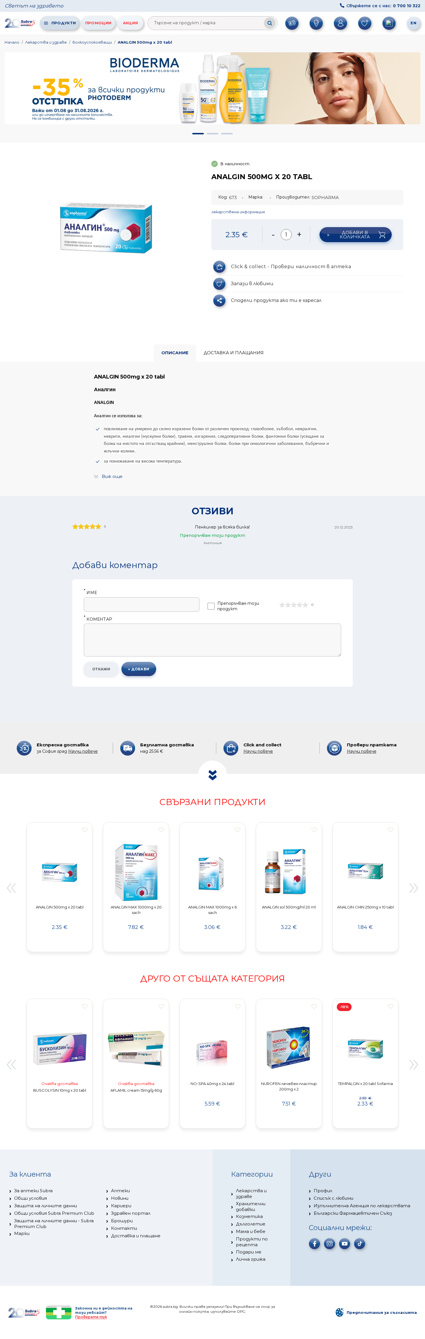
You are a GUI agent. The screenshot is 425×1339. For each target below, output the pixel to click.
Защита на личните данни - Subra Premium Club (54, 1223)
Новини (119, 1198)
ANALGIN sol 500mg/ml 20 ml (289, 907)
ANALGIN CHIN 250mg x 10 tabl (365, 907)
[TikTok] (359, 1243)
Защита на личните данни (45, 1205)
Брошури (122, 1220)
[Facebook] (314, 1243)
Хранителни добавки (250, 1206)
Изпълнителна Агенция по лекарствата (362, 1205)
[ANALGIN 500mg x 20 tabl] (106, 228)
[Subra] (20, 22)
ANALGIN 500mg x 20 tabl (145, 42)
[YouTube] (344, 1243)
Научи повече (83, 751)
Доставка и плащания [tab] (234, 352)
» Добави (138, 669)
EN (413, 23)
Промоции (98, 23)
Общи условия (30, 1198)
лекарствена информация (238, 211)
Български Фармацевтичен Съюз (353, 1213)
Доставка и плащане (135, 1235)
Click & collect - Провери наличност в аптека (291, 266)
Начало (12, 42)
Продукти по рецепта (252, 1241)
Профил (323, 1190)
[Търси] (270, 23)
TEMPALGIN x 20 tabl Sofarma (365, 1083)
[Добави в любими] (85, 830)
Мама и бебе (250, 1231)
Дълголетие (250, 1224)
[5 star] (305, 605)
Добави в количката (355, 235)
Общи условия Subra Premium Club (54, 1213)
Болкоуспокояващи (92, 42)
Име (90, 592)
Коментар (98, 619)
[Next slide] (414, 888)
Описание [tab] (175, 352)
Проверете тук (91, 1317)
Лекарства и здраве (46, 42)
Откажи (101, 669)
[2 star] (288, 605)
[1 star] (282, 605)
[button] (198, 133)
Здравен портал (130, 1213)
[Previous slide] (11, 888)
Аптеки (120, 1190)
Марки (21, 1233)
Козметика (249, 1216)
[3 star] (294, 605)
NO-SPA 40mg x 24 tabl (212, 1083)
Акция (130, 23)
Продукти (63, 23)
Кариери (121, 1205)
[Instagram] (329, 1243)
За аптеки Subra (33, 1190)
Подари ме (248, 1252)
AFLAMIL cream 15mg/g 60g (136, 1090)
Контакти (124, 1228)
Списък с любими (333, 1198)
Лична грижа (250, 1259)
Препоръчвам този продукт (238, 606)
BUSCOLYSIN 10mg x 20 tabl (59, 1090)
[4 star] (299, 605)
